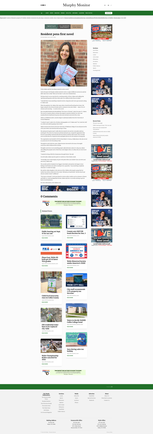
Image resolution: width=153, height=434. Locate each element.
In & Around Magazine (46, 412)
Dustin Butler (44, 37)
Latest (47, 13)
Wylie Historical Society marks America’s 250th (76, 262)
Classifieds (81, 13)
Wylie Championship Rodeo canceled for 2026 (50, 358)
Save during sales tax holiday (75, 350)
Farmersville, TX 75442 (76, 427)
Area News (49, 235)
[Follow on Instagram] (45, 5)
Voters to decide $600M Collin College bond (76, 321)
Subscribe (108, 13)
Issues (76, 398)
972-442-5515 (101, 422)
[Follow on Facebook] (41, 5)
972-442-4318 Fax (102, 424)
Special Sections (92, 398)
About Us (107, 396)
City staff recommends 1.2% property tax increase (76, 291)
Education (57, 13)
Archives (76, 400)
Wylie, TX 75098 (51, 424)
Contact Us (106, 400)
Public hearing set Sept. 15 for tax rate (51, 232)
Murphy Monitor (46, 401)
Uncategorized (96, 70)
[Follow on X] (43, 5)
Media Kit (91, 400)
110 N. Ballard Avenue (102, 426)
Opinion (63, 13)
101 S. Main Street (76, 426)
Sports (51, 13)
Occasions (95, 61)
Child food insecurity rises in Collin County (50, 297)
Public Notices (88, 13)
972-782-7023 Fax (76, 424)
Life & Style (68, 13)
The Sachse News (46, 405)
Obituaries (75, 13)
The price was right (97, 123)
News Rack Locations (107, 398)
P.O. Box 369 (51, 422)
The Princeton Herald (46, 403)
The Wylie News (46, 408)
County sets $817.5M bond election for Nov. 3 (76, 232)
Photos (76, 402)
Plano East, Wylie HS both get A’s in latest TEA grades (50, 259)
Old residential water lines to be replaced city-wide (50, 327)
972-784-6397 (76, 422)
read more (45, 238)
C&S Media (46, 410)
